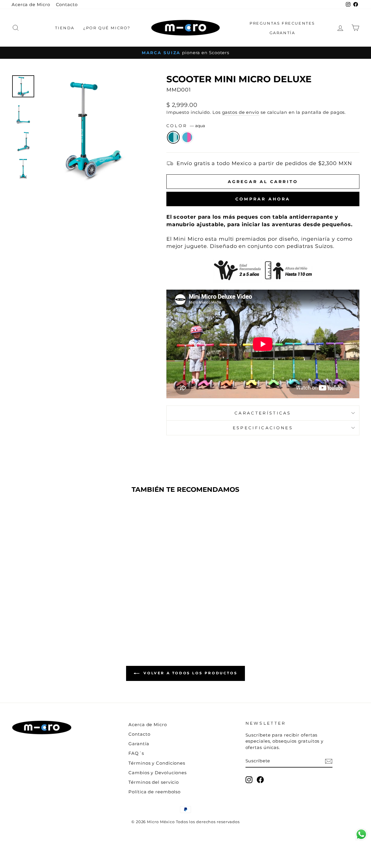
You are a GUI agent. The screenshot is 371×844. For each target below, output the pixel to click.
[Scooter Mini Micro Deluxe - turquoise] (56, 617)
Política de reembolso (154, 791)
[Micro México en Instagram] (248, 779)
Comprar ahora (262, 199)
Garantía (138, 743)
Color (185, 125)
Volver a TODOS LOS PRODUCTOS (189, 673)
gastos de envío (240, 112)
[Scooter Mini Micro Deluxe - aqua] (49, 617)
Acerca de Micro (31, 4)
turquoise (187, 137)
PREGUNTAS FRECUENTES (282, 23)
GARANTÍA (282, 32)
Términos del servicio (153, 782)
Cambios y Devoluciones (157, 772)
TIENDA (64, 27)
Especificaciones (263, 427)
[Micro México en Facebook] (260, 779)
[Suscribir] (328, 761)
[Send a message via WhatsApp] (361, 834)
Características (262, 413)
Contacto (67, 4)
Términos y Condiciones (156, 763)
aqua (173, 137)
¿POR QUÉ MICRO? (106, 27)
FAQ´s (136, 753)
